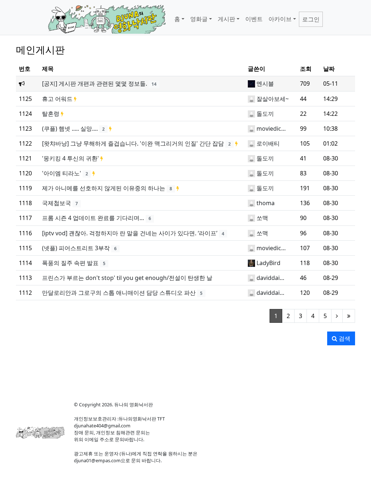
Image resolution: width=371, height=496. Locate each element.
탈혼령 (50, 114)
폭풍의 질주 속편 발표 (70, 263)
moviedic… (271, 129)
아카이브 (280, 19)
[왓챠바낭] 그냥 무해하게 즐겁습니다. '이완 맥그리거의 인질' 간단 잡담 (133, 143)
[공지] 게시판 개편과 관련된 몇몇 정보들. (94, 84)
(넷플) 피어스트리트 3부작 (76, 248)
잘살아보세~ (273, 99)
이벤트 (254, 19)
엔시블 (265, 84)
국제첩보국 (56, 203)
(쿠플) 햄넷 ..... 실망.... (70, 129)
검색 (343, 338)
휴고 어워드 (57, 99)
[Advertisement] (185, 370)
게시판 (226, 19)
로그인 (311, 19)
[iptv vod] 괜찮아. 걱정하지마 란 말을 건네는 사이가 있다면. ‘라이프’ (129, 233)
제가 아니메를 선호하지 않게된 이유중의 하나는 (103, 188)
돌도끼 (265, 114)
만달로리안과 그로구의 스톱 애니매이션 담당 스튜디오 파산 (119, 293)
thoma (266, 203)
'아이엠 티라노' (61, 173)
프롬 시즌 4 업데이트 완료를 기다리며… (93, 218)
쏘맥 (262, 218)
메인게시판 (40, 49)
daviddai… (270, 278)
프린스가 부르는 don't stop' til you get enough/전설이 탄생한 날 (127, 278)
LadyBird (268, 263)
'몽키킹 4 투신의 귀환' (70, 158)
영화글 (199, 19)
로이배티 (268, 143)
